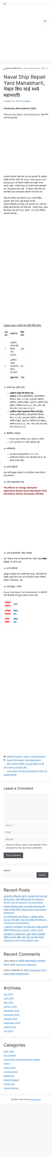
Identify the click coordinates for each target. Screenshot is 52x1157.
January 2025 (10, 1006)
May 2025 (8, 1002)
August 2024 (10, 1027)
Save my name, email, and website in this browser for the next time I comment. (26, 846)
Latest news (10, 1068)
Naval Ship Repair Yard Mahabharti (24, 760)
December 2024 (11, 1010)
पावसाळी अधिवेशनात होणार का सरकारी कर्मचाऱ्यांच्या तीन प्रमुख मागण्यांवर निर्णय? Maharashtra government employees (25, 909)
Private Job (9, 1084)
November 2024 (11, 1015)
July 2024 (8, 1031)
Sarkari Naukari (38, 756)
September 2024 (12, 1023)
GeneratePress (34, 1099)
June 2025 (9, 998)
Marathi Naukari (14, 756)
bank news (9, 1051)
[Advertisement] (26, 44)
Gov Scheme (10, 1055)
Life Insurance (10, 1072)
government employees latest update (22, 1059)
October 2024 (10, 1019)
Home (26, 756)
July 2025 (8, 994)
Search (7, 870)
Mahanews (9, 1076)
